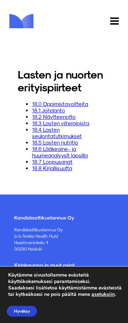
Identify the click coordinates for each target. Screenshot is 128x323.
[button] (114, 21)
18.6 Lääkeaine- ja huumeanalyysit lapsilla (60, 152)
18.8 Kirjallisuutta (52, 168)
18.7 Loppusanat (52, 161)
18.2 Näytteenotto (54, 116)
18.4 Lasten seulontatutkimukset (57, 132)
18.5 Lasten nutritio (55, 142)
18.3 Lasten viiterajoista (60, 123)
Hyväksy (22, 311)
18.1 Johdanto (48, 110)
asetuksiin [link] (103, 294)
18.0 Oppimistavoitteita (60, 104)
